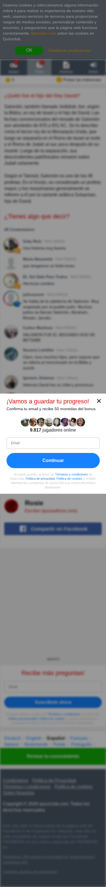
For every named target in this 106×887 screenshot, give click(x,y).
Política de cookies (69, 478)
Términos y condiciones (71, 474)
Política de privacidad (40, 478)
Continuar (53, 460)
